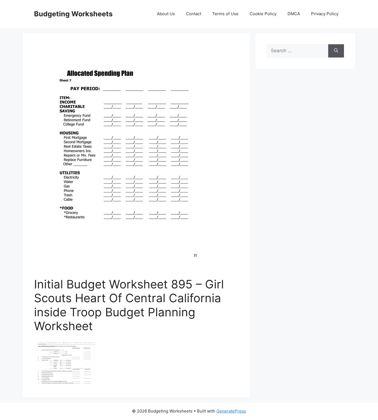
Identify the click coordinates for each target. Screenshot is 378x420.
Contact (193, 13)
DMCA (294, 13)
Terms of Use (225, 13)
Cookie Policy (263, 13)
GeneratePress (231, 411)
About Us (166, 13)
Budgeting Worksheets (73, 14)
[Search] (336, 51)
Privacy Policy (324, 13)
